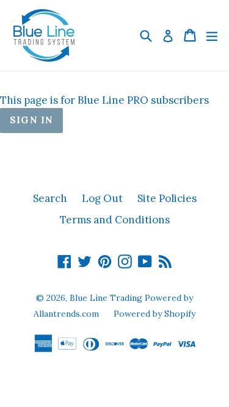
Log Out (102, 198)
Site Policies (167, 198)
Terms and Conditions (115, 219)
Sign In (31, 120)
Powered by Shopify (154, 313)
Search (50, 198)
